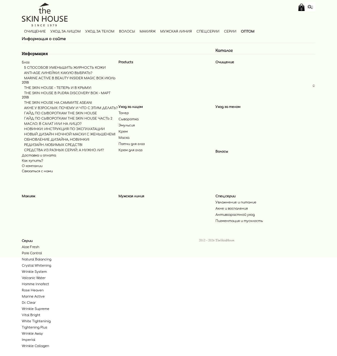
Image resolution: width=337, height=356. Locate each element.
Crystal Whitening (36, 265)
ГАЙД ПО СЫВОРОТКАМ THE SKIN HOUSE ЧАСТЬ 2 (68, 118)
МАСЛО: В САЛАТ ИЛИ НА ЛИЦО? (53, 124)
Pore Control (32, 253)
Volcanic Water (34, 278)
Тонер (124, 113)
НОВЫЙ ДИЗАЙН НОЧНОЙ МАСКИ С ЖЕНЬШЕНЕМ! (70, 134)
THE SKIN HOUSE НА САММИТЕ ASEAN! (58, 102)
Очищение (35, 31)
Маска (124, 138)
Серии (230, 31)
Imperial (28, 340)
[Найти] (310, 7)
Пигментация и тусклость (239, 221)
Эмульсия (127, 125)
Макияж (148, 31)
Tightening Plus (34, 327)
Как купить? (32, 160)
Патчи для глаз (132, 144)
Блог (26, 62)
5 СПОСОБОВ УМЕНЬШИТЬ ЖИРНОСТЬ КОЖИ (65, 67)
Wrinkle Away (32, 333)
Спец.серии (207, 31)
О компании (32, 166)
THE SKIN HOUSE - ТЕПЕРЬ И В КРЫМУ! (57, 88)
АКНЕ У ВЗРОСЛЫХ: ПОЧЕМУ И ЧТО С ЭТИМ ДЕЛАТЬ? (71, 108)
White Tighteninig (36, 321)
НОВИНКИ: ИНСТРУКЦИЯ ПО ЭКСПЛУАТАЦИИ (64, 129)
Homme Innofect (35, 284)
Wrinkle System (34, 272)
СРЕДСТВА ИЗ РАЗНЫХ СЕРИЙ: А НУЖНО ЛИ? (64, 150)
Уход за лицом (65, 31)
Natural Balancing (36, 259)
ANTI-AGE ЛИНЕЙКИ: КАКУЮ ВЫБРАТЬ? (58, 73)
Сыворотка (128, 119)
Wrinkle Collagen (35, 346)
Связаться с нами (37, 171)
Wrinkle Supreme (35, 309)
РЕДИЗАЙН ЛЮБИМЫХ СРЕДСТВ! (53, 145)
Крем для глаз (130, 150)
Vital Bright (31, 315)
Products (126, 62)
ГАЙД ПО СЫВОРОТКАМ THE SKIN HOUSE (60, 113)
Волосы (127, 31)
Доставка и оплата (39, 155)
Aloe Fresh (30, 247)
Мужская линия (176, 31)
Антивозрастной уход (235, 214)
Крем (123, 131)
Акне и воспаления (231, 208)
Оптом (247, 31)
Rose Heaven (33, 290)
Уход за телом (99, 31)
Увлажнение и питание (235, 202)
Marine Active (33, 296)
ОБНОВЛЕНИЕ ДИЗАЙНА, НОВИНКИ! (56, 139)
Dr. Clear (29, 302)
